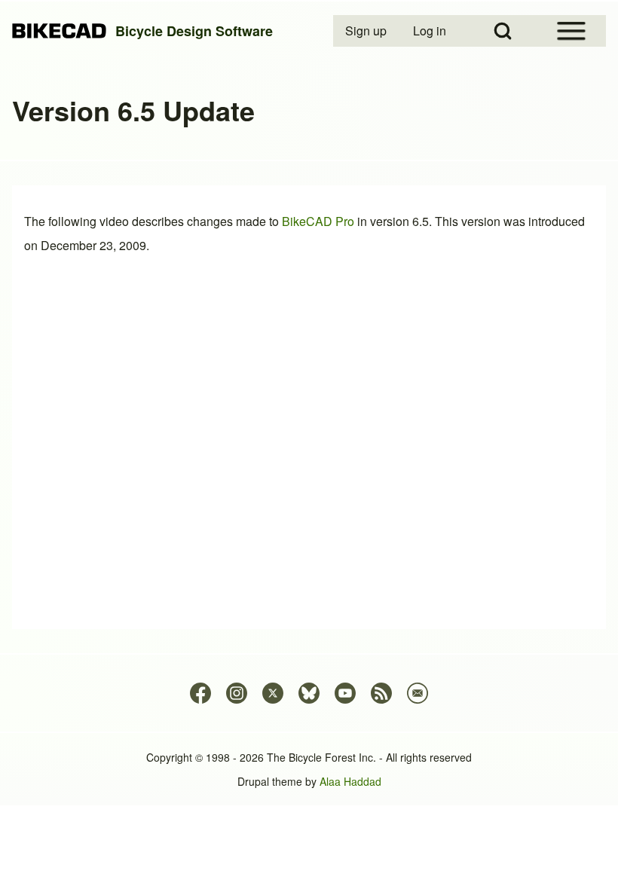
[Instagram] (237, 693)
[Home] (59, 31)
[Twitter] (273, 693)
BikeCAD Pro (318, 221)
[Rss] (381, 693)
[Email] (417, 693)
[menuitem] (367, 31)
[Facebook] (200, 693)
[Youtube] (345, 693)
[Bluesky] (309, 693)
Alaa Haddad (350, 781)
